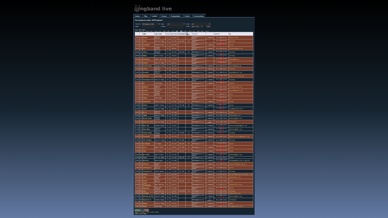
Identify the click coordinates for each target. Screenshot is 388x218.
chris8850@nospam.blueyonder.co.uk (241, 174)
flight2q (232, 68)
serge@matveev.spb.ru (236, 108)
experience (174, 34)
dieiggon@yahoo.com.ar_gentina (239, 160)
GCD (230, 63)
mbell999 (232, 41)
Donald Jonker (233, 37)
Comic (187, 16)
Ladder (154, 16)
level (168, 34)
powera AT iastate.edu (236, 76)
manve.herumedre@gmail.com (238, 125)
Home (137, 16)
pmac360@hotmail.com (236, 90)
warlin (231, 167)
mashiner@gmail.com (235, 118)
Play (145, 16)
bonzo (231, 94)
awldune (231, 83)
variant (194, 34)
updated (216, 34)
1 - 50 (138, 31)
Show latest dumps (153, 212)
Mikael (231, 188)
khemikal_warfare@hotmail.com (239, 136)
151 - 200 (162, 31)
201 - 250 (170, 31)
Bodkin (231, 203)
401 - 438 (204, 31)
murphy (231, 44)
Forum (164, 16)
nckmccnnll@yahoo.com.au (237, 164)
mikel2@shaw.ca (234, 59)
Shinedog (232, 55)
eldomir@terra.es (235, 115)
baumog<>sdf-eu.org (235, 184)
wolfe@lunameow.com (235, 87)
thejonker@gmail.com (236, 48)
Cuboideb (232, 52)
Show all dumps (140, 212)
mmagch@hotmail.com (235, 72)
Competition (175, 16)
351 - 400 (196, 31)
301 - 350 (187, 31)
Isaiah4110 (232, 122)
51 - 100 (145, 31)
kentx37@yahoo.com (235, 66)
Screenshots (199, 16)
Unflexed (232, 191)
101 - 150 (153, 31)
